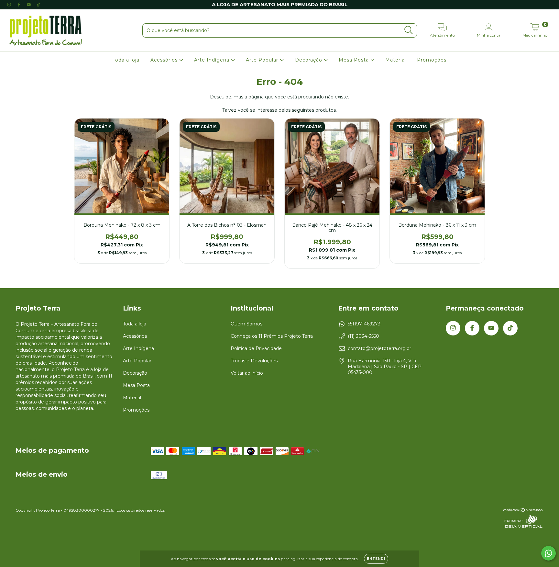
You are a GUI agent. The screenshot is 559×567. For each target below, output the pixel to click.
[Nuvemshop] (523, 510)
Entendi (376, 559)
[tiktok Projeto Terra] (38, 4)
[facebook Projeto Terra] (19, 4)
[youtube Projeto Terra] (29, 4)
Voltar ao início (247, 373)
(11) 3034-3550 (363, 336)
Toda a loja (126, 60)
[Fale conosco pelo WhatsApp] (548, 553)
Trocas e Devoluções (254, 361)
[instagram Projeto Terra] (10, 4)
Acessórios (164, 60)
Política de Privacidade (256, 348)
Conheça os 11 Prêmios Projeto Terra (272, 336)
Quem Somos (246, 324)
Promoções (431, 60)
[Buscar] (408, 30)
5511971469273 (364, 324)
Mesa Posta (354, 60)
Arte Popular (263, 60)
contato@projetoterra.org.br (379, 348)
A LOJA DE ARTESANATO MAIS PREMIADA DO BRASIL (279, 4)
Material (395, 60)
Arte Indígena (212, 60)
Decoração (309, 60)
